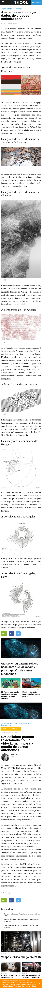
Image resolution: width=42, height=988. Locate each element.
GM (18, 768)
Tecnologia (18, 8)
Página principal (6, 8)
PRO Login (36, 2)
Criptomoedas (6, 725)
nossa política (31, 986)
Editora (13, 756)
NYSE (12, 768)
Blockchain (27, 723)
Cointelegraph (9, 893)
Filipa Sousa (14, 754)
